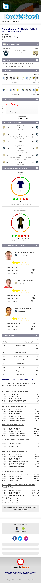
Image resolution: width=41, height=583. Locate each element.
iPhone (17, 531)
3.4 (5, 39)
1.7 (11, 39)
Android (23, 531)
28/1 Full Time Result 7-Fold (14, 406)
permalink (24, 509)
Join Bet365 (5, 34)
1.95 (7, 39)
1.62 (16, 39)
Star (37, 44)
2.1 (13, 39)
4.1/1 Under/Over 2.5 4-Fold (13, 471)
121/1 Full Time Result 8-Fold (14, 451)
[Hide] (37, 60)
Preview (34, 507)
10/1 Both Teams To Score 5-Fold (16, 391)
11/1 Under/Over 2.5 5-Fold (13, 425)
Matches (21, 507)
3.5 (3, 39)
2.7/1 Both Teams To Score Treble (16, 440)
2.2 (18, 39)
